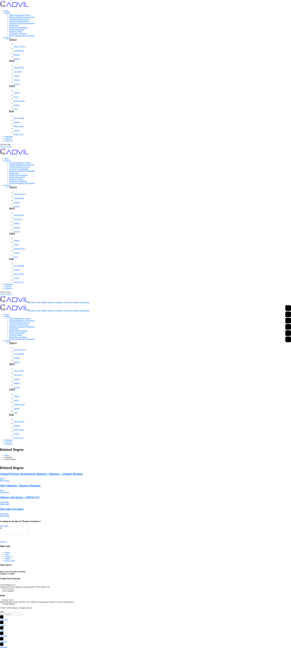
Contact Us (9, 556)
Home (7, 455)
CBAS (12, 86)
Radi (11, 111)
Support (7, 558)
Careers (7, 552)
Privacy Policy (10, 561)
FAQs (7, 554)
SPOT (12, 61)
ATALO (13, 39)
